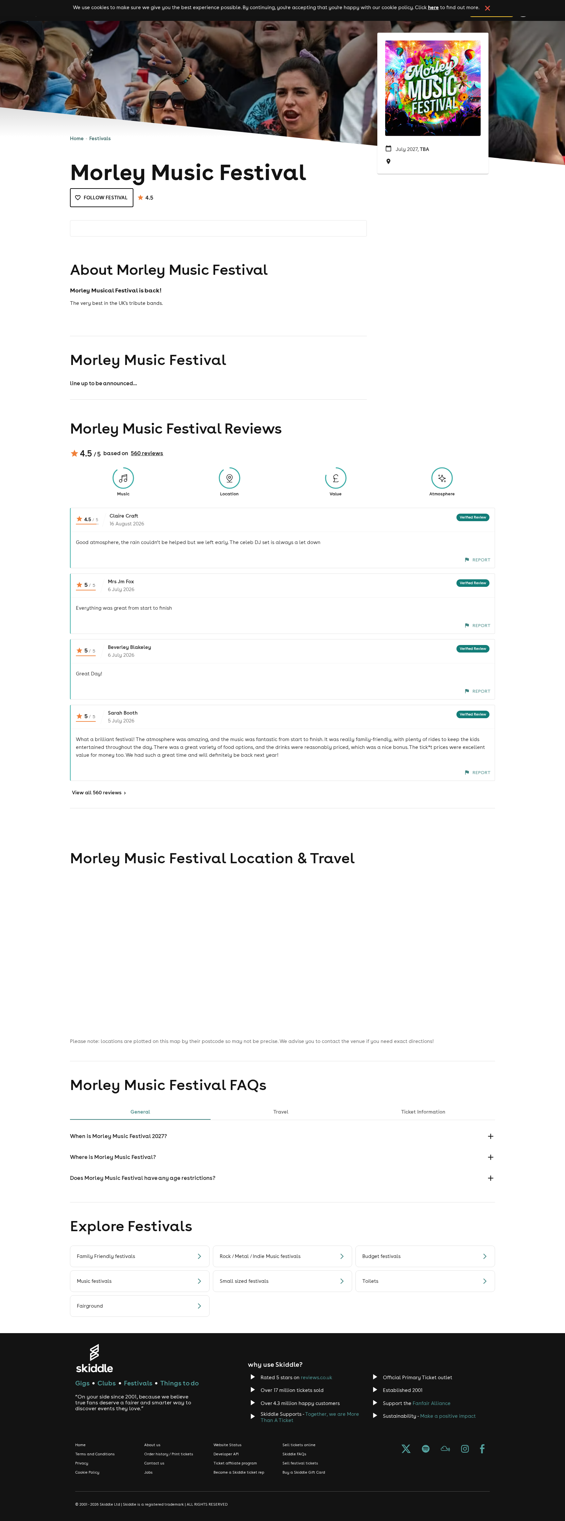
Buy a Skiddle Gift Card (303, 1472)
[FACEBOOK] (482, 1449)
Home (77, 138)
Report (481, 560)
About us (152, 1445)
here (433, 7)
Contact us (154, 1463)
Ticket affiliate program (235, 1463)
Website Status (228, 1445)
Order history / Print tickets (168, 1454)
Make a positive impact (448, 1416)
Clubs (106, 1383)
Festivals (100, 138)
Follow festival (106, 197)
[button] (282, 1136)
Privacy (81, 1463)
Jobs (148, 1472)
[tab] (140, 1112)
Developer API (226, 1454)
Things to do (179, 1383)
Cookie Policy (87, 1472)
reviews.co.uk (316, 1377)
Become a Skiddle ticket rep (239, 1472)
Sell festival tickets (300, 1463)
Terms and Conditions (95, 1454)
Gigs (82, 1383)
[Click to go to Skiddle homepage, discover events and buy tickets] (94, 1358)
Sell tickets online (299, 1445)
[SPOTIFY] (426, 1449)
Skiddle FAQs (294, 1454)
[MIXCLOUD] (445, 1449)
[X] (406, 1449)
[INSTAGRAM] (465, 1449)
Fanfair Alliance (432, 1403)
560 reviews (147, 453)
